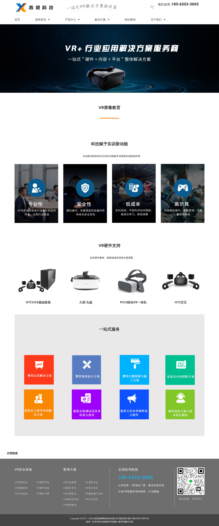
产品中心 (71, 19)
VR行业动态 (21, 493)
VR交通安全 (69, 493)
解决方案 (100, 19)
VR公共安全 (91, 499)
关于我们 (156, 19)
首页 (17, 19)
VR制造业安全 (71, 499)
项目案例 (130, 19)
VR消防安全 (21, 482)
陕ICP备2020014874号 (138, 518)
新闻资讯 (41, 19)
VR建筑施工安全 (94, 493)
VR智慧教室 (69, 504)
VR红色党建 (69, 482)
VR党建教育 (21, 487)
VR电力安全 (91, 487)
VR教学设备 (43, 487)
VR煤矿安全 (69, 487)
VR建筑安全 (43, 482)
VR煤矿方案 (43, 493)
